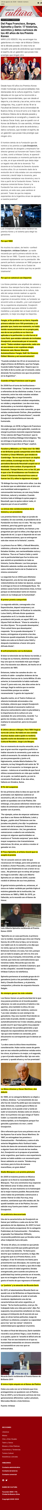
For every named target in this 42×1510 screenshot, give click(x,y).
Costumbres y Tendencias (10, 20)
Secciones (6, 1427)
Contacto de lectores (10, 1471)
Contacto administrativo (11, 1467)
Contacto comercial (9, 1474)
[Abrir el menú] (39, 13)
